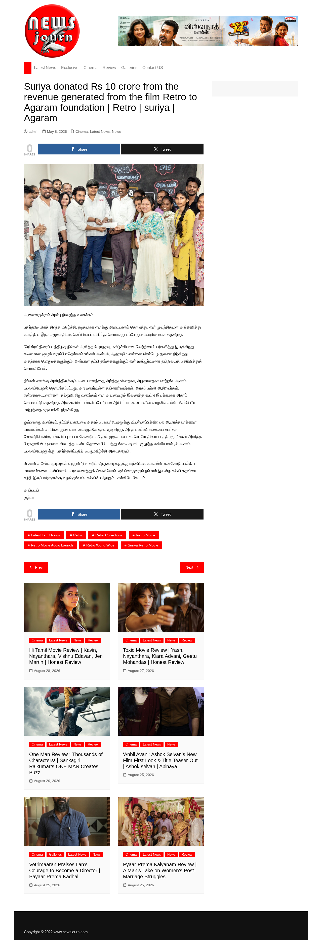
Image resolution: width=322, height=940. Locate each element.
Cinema (91, 68)
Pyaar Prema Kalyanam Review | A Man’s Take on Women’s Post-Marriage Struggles (159, 870)
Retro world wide (100, 545)
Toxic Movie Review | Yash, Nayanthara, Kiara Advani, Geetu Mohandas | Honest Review (160, 656)
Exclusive (69, 68)
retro (77, 535)
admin (33, 131)
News (116, 131)
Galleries (129, 68)
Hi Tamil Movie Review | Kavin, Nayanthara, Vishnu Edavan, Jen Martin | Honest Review (66, 656)
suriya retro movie (143, 545)
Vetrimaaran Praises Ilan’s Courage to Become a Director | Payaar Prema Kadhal (64, 870)
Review (109, 68)
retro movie (145, 535)
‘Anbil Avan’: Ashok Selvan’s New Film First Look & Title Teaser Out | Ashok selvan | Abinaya (160, 760)
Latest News (45, 68)
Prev (39, 567)
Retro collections (109, 535)
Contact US (152, 68)
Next (189, 567)
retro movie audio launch (52, 545)
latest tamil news (45, 535)
